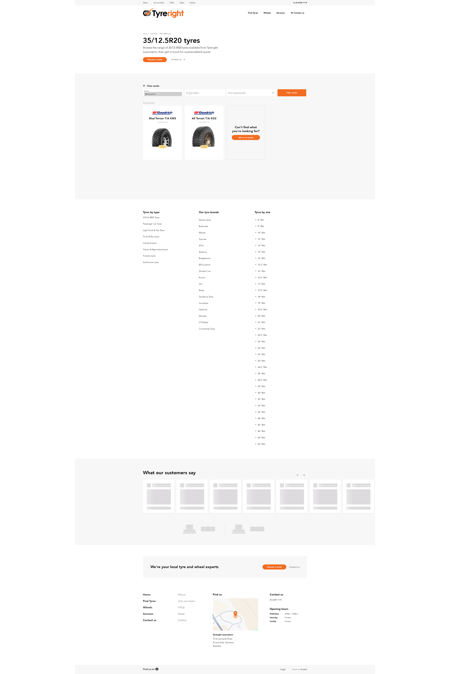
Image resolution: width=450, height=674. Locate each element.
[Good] (205, 94)
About (145, 3)
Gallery (192, 3)
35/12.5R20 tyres (165, 34)
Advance (203, 252)
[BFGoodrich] (163, 94)
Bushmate (203, 226)
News (182, 3)
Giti (200, 284)
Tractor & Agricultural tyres (155, 249)
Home (145, 34)
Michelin (203, 316)
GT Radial (203, 322)
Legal (282, 669)
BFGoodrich (204, 264)
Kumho (202, 277)
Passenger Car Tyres (152, 223)
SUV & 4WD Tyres (151, 217)
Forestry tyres (149, 255)
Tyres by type (151, 212)
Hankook (203, 309)
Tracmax (202, 239)
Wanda (202, 232)
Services (280, 12)
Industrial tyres (150, 243)
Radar (201, 290)
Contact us (299, 12)
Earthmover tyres (151, 262)
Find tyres (153, 34)
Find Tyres (253, 12)
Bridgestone (204, 258)
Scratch (304, 669)
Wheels (267, 12)
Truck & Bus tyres (151, 236)
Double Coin (205, 271)
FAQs (172, 3)
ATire (201, 245)
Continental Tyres (207, 328)
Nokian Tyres (205, 220)
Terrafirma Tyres (206, 296)
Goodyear (203, 303)
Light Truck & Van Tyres (154, 230)
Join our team (158, 3)
